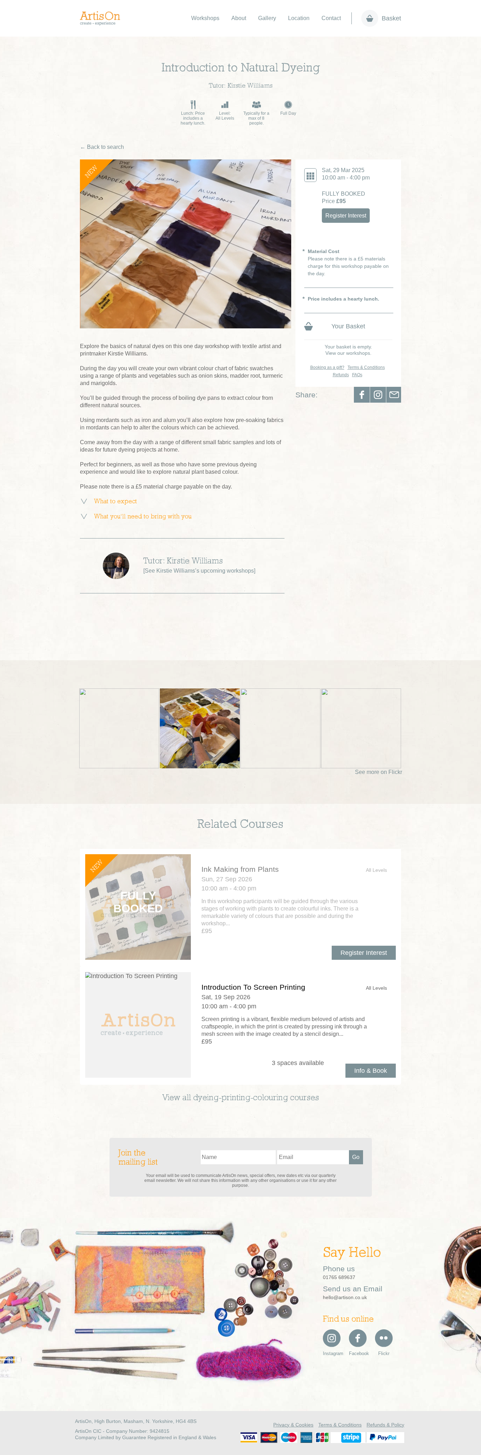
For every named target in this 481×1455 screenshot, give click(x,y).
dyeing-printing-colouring (240, 1098)
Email (394, 395)
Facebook (362, 395)
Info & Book (370, 1070)
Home (103, 18)
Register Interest (345, 216)
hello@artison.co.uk (345, 1297)
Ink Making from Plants (240, 869)
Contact (331, 18)
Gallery (267, 18)
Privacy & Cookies (293, 1425)
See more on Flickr (378, 772)
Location (299, 18)
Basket (391, 18)
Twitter (378, 395)
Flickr (383, 1353)
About (238, 18)
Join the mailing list (138, 1158)
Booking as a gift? (327, 367)
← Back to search (102, 147)
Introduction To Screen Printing (253, 987)
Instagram (332, 1353)
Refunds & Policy (385, 1425)
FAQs (357, 374)
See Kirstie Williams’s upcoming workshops (199, 571)
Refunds (341, 374)
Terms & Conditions (366, 367)
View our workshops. (348, 353)
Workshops (205, 18)
